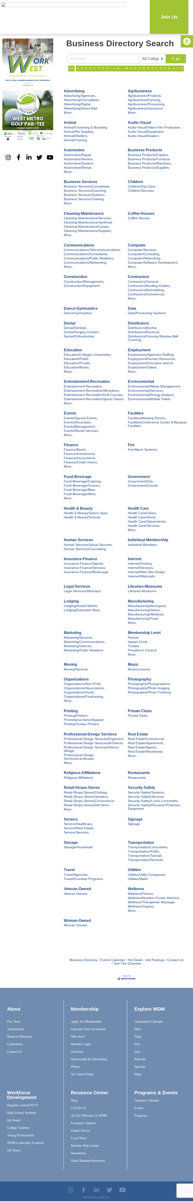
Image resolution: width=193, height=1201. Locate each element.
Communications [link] (79, 245)
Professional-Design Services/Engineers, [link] (94, 739)
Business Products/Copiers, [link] (148, 155)
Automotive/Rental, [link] (78, 167)
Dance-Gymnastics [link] (81, 308)
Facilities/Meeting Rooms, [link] (147, 418)
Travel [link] (69, 870)
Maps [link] (137, 1074)
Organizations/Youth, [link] (79, 692)
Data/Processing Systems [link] (147, 313)
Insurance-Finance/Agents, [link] (84, 563)
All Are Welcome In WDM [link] (89, 1115)
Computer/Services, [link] (142, 250)
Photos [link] (75, 1066)
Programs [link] (140, 1115)
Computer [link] (137, 245)
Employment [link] (139, 350)
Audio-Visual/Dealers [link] (143, 136)
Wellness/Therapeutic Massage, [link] (152, 902)
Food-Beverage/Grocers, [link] (82, 485)
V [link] (165, 68)
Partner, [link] (134, 637)
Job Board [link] (13, 1120)
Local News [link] (79, 1138)
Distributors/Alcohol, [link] (142, 328)
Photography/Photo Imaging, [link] (149, 688)
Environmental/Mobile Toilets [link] (149, 399)
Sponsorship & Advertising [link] (89, 1059)
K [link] (118, 68)
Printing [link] (71, 711)
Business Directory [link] (83, 960)
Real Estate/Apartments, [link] (146, 743)
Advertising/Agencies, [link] (80, 96)
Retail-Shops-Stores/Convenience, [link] (89, 801)
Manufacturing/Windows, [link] (146, 614)
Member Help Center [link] (85, 1145)
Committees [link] (15, 1044)
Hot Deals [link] (135, 960)
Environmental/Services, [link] (146, 390)
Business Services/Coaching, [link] (85, 190)
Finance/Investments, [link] (80, 454)
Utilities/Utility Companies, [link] (147, 874)
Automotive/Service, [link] (78, 159)
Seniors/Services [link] (76, 832)
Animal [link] (70, 123)
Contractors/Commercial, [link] (146, 294)
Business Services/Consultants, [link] (87, 186)
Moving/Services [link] (76, 669)
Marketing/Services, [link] (78, 637)
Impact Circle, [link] (138, 642)
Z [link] (181, 68)
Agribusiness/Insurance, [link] (146, 108)
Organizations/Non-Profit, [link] (82, 684)
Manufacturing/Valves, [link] (144, 610)
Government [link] (139, 477)
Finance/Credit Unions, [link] (81, 462)
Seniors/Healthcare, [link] (78, 824)
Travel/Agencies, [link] (76, 874)
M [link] (126, 68)
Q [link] (144, 68)
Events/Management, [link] (80, 426)
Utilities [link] (134, 870)
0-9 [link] (71, 68)
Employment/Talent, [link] (142, 367)
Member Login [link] (81, 1044)
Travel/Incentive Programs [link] (83, 879)
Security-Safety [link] (141, 788)
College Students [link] (18, 1128)
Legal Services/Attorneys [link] (82, 591)
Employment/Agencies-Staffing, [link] (151, 354)
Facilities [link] (136, 413)
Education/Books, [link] (77, 367)
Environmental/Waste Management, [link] (154, 386)
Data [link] (132, 308)
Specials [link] (139, 1066)
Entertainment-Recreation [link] (87, 381)
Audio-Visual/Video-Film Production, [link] (154, 127)
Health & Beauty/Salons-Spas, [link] (86, 513)
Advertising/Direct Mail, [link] (81, 108)
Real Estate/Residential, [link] (145, 751)
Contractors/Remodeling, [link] (146, 290)
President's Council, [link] (142, 650)
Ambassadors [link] (15, 1029)
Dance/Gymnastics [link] (78, 313)
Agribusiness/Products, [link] (145, 96)
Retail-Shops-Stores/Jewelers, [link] (86, 796)
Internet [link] (134, 559)
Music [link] (133, 664)
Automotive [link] (74, 150)
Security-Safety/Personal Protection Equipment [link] (154, 806)
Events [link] (70, 413)
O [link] (135, 68)
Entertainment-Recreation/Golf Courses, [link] (94, 395)
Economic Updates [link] (83, 1123)
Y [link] (177, 68)
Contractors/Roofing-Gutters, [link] (149, 286)
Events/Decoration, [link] (78, 422)
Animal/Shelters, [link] (76, 136)
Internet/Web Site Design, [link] (147, 572)
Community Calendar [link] (148, 1021)
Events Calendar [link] (112, 960)
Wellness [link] (136, 889)
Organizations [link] (76, 679)
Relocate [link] (140, 1059)
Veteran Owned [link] (75, 894)
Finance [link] (71, 445)
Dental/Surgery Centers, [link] (82, 332)
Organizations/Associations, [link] (84, 688)
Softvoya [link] (104, 1197)
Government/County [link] (143, 485)
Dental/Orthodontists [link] (79, 336)
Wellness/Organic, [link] (141, 906)
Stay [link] (137, 1051)
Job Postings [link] (154, 960)
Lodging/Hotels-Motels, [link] (81, 606)
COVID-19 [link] (78, 1108)
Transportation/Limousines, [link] (148, 847)
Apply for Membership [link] (86, 1021)
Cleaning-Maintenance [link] (84, 213)
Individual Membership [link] (148, 540)
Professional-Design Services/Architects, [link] (94, 743)
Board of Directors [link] (19, 1036)
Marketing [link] (72, 633)
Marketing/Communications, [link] (84, 642)
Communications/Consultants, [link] (86, 254)
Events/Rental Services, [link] (81, 431)
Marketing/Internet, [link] (78, 646)
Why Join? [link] (78, 1036)
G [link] (103, 68)
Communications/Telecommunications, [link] (92, 250)
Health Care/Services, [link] (144, 526)
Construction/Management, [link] (84, 281)
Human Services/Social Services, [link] (88, 545)
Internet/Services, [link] (141, 568)
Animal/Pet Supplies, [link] (79, 131)
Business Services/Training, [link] (84, 199)
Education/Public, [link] (76, 359)
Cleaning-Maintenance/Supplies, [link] (88, 231)
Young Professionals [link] (20, 1135)
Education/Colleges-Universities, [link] (88, 354)
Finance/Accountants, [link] (80, 458)
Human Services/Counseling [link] (85, 549)
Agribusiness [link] (140, 91)
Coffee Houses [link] (141, 213)
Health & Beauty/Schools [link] (82, 517)
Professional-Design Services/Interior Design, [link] (91, 749)
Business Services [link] (80, 182)
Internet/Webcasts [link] (141, 576)
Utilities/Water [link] (138, 879)
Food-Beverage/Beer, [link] (80, 490)
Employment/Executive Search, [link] (151, 363)
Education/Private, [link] (77, 363)
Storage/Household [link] (78, 847)
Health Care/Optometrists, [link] (147, 521)
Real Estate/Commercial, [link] (146, 739)
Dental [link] (69, 323)
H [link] (107, 68)
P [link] (140, 68)
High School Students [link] (21, 1113)
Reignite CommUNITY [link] (22, 1105)
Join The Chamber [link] (127, 963)
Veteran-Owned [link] (77, 889)
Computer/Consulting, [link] (144, 254)
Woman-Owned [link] (77, 921)
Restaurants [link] (139, 773)
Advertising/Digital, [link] (77, 104)
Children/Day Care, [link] (142, 186)
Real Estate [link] (138, 734)
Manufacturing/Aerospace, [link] (147, 606)
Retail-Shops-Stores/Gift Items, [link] (87, 805)
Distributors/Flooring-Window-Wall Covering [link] (153, 338)
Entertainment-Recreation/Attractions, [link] (92, 390)
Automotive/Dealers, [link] (79, 163)
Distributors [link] (138, 323)
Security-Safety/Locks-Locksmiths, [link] (153, 801)
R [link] (148, 68)
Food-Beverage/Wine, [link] (80, 494)
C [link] (86, 68)
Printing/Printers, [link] (76, 715)
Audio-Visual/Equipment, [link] (146, 131)
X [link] (173, 68)
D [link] (90, 68)
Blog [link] (74, 1100)
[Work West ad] (27, 88)
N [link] (131, 68)
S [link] (152, 68)
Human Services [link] (78, 540)
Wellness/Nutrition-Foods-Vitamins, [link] (154, 898)
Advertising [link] (74, 91)
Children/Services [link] (141, 190)
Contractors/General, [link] (143, 281)
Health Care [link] (138, 508)
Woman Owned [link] (75, 925)
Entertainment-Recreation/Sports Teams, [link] (94, 399)
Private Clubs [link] (140, 711)
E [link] (95, 68)
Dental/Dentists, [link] (75, 328)
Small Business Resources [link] (88, 1160)
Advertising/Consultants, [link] (82, 100)
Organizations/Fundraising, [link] (84, 696)
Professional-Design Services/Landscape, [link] (79, 756)
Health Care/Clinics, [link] (142, 513)
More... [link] (69, 112)
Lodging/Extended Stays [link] (82, 610)
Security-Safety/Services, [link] (146, 796)
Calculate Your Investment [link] (88, 1029)
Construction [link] (75, 277)
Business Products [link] (145, 150)
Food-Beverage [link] (78, 477)
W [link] (169, 68)
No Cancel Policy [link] (82, 1074)
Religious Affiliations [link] (82, 773)
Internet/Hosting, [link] (140, 563)
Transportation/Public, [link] (144, 851)
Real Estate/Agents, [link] (142, 747)
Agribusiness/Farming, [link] (144, 100)
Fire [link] (131, 445)
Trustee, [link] (134, 646)
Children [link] (135, 182)
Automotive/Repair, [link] (78, 155)
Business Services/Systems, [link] (84, 195)
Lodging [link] (71, 601)
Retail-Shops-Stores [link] (82, 788)
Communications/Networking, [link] (85, 262)
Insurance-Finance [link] (80, 559)
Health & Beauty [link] (78, 508)
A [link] (78, 68)
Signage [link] (135, 819)
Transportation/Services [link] (145, 860)
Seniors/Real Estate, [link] (79, 828)
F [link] (99, 68)
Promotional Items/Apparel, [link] (84, 720)
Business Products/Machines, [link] (150, 163)
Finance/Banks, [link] (75, 449)
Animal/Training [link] (75, 140)
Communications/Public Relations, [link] (89, 258)
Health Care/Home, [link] (142, 517)
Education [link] (73, 350)
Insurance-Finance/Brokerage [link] (86, 572)
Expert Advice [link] (80, 1130)
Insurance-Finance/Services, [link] (85, 568)
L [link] (122, 68)
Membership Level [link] (144, 633)
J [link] (114, 68)
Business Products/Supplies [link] (148, 167)
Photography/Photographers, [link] (149, 684)
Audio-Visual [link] (139, 123)
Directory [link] (77, 1051)
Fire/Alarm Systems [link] (142, 449)
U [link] (161, 68)
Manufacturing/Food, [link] (143, 618)
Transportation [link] (141, 843)
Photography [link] (139, 679)
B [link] (82, 68)
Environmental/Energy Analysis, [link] (151, 395)
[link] (187, 41)
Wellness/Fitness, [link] (141, 894)
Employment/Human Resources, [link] (152, 359)
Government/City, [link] (141, 481)
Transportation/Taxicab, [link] (145, 855)
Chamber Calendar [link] (146, 1100)
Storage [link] (71, 843)
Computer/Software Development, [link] (153, 262)
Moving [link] (70, 664)
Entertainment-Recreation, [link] (83, 386)
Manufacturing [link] (141, 601)
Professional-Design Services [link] (90, 734)
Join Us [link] (169, 17)
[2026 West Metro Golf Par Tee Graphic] (27, 140)
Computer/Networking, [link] (144, 258)
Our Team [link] (13, 1021)
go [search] (178, 59)
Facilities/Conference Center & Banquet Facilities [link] (157, 424)
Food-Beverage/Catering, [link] (83, 481)
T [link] (156, 68)
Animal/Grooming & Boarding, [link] (86, 127)
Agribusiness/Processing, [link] (146, 104)
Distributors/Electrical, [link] (144, 332)
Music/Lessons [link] (139, 669)
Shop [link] (137, 1036)
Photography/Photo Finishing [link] (149, 692)
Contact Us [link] (175, 960)
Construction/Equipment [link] (82, 286)
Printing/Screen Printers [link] (81, 724)
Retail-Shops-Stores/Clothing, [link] (86, 792)
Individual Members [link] (142, 545)
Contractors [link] (138, 277)
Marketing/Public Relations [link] (83, 650)
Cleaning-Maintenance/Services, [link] (88, 218)
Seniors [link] (71, 819)
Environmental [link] (141, 381)
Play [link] (137, 1044)
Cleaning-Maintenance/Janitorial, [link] (88, 222)
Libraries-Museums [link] (145, 586)
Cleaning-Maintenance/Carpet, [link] (86, 226)
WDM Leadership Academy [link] (25, 1143)
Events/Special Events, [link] (81, 418)
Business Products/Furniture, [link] (149, 159)
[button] (146, 17)
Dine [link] (137, 1029)
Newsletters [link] (78, 1153)
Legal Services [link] (77, 586)
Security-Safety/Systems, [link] (146, 792)
